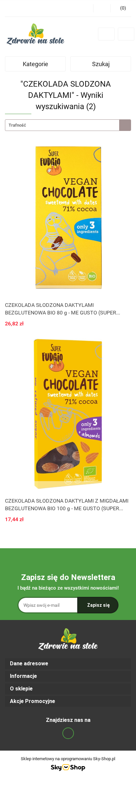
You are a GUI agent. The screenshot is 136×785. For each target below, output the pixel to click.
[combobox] (68, 125)
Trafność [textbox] (17, 125)
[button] (68, 663)
